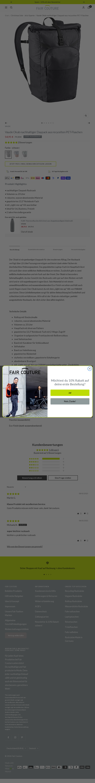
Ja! (70, 392)
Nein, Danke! (70, 401)
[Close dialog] (90, 369)
